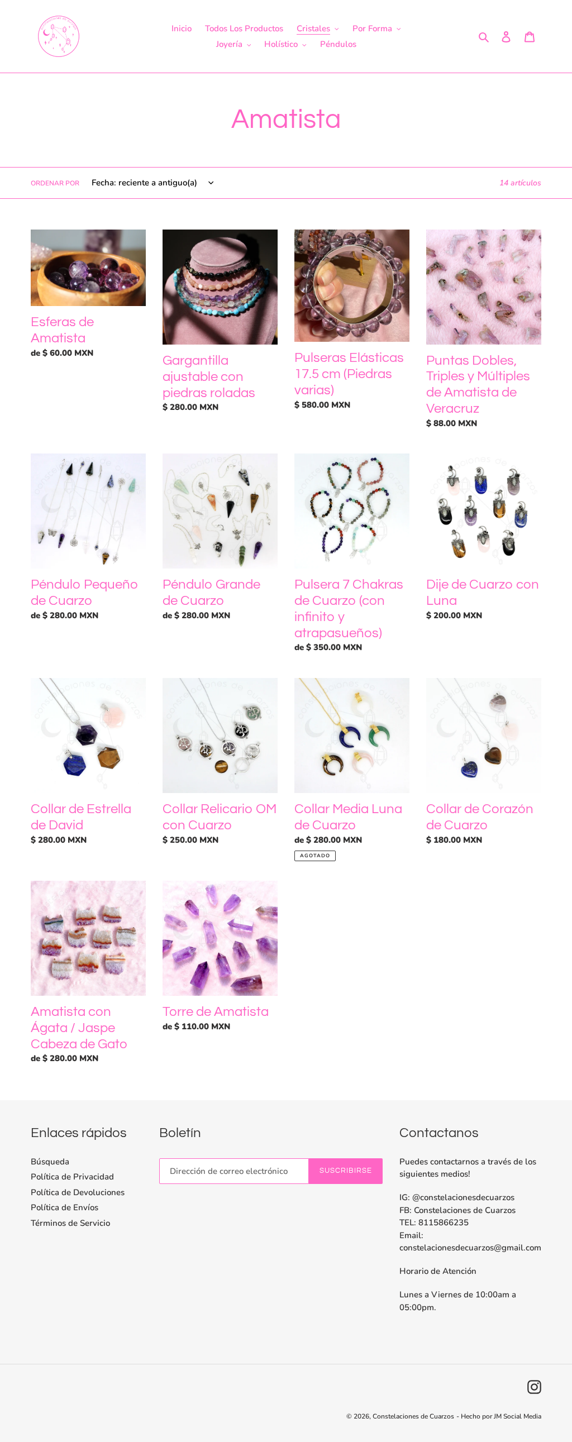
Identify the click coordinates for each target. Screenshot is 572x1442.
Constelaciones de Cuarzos (413, 1416)
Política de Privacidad (72, 1176)
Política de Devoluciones (78, 1192)
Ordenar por (55, 183)
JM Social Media (517, 1416)
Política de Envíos (64, 1207)
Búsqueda (50, 1161)
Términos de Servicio (70, 1223)
